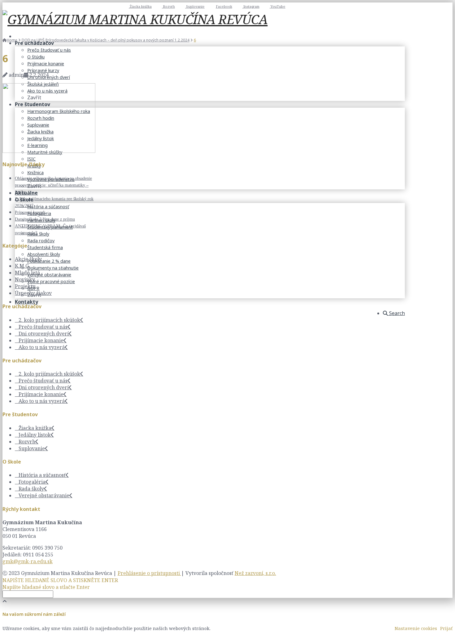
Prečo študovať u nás (43, 326)
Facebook (224, 6)
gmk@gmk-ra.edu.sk (27, 561)
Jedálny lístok (35, 434)
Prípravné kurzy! (30, 212)
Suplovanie (195, 6)
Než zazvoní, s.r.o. (255, 573)
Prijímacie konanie (41, 340)
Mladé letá (27, 272)
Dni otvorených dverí (44, 333)
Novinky (25, 279)
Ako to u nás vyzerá (42, 347)
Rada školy (31, 488)
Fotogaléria (32, 481)
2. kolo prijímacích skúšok (49, 320)
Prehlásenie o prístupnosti (149, 573)
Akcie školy (28, 259)
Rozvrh (168, 6)
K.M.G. (22, 265)
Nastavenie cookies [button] (416, 628)
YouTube (277, 6)
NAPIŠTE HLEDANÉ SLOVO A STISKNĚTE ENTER (60, 580)
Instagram (250, 6)
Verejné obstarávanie (44, 495)
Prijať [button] (446, 628)
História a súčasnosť (42, 475)
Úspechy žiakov (33, 293)
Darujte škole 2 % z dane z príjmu (45, 219)
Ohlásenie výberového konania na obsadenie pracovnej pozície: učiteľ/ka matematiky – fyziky (53, 185)
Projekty (25, 286)
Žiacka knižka (140, 6)
